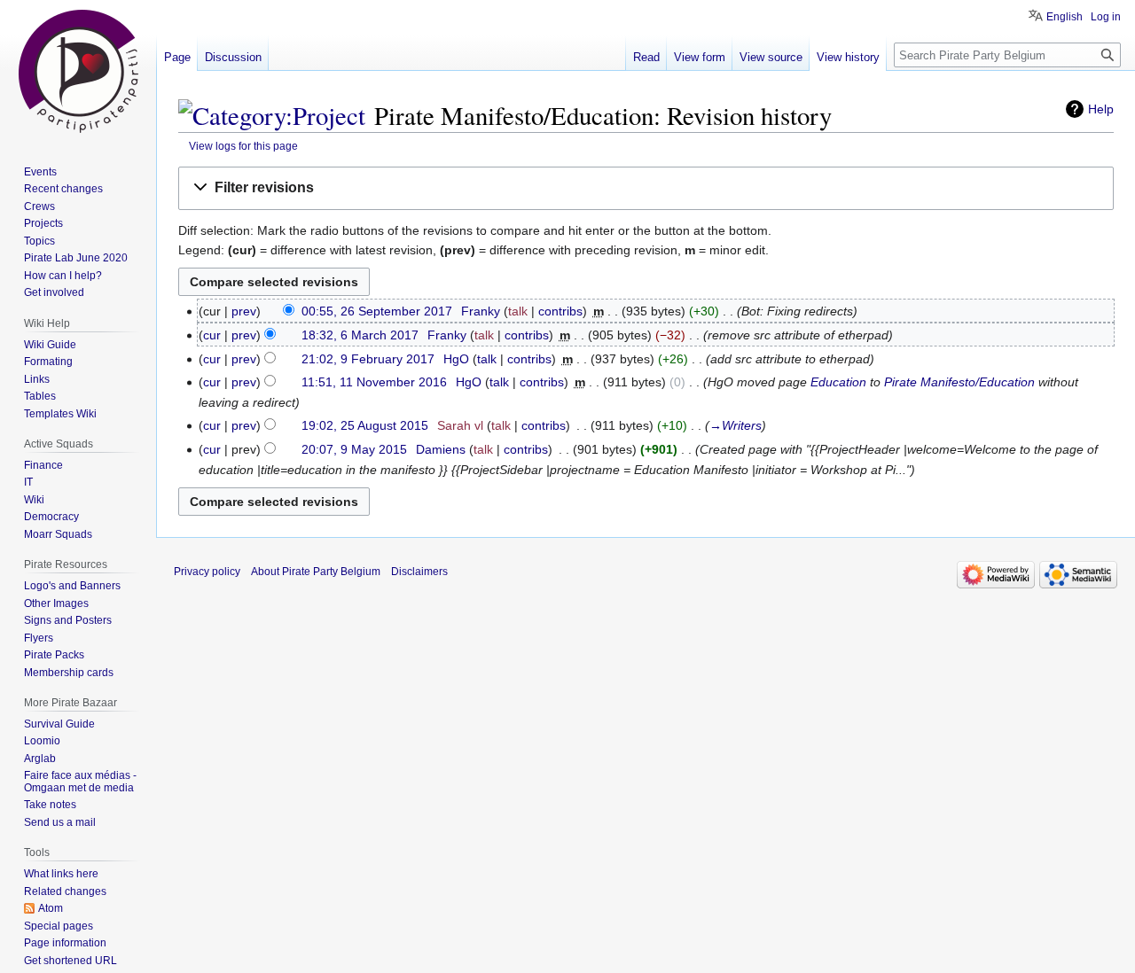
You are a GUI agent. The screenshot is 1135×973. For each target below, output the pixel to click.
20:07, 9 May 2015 (354, 449)
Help (1101, 109)
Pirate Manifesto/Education (959, 382)
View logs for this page (243, 146)
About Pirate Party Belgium (315, 571)
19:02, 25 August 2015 (364, 425)
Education (838, 382)
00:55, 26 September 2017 (376, 311)
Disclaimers (419, 571)
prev (243, 311)
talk (518, 311)
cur (212, 335)
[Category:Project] (271, 115)
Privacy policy (207, 571)
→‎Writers (735, 425)
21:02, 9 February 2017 (367, 359)
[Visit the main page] (78, 71)
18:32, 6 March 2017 (360, 335)
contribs (560, 311)
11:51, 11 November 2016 (374, 382)
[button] (646, 188)
